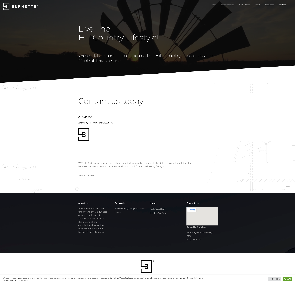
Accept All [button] (287, 279)
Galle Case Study (157, 209)
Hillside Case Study (158, 213)
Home (213, 5)
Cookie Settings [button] (274, 279)
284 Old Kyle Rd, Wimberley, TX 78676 (95, 122)
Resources (269, 5)
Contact (282, 5)
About (257, 5)
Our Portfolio (244, 5)
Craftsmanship (227, 5)
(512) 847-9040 (85, 117)
